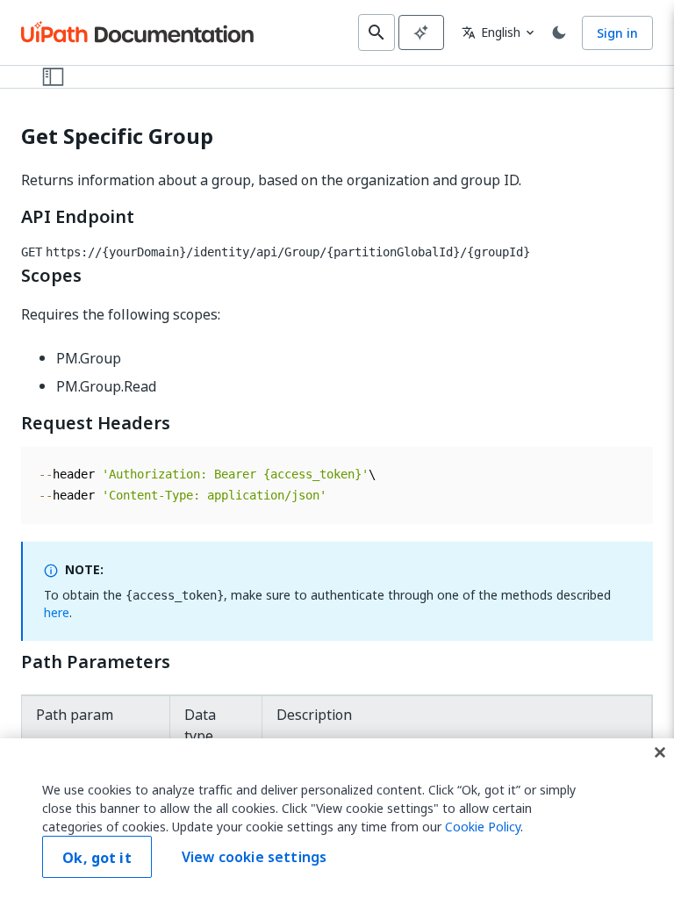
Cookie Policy (482, 826)
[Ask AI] (421, 32)
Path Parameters (95, 662)
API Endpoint (77, 217)
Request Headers (95, 423)
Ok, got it (97, 857)
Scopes (51, 275)
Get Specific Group (117, 136)
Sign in (617, 33)
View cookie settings (254, 856)
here (56, 612)
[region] (337, 818)
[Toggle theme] (559, 32)
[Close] (660, 752)
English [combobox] (491, 32)
